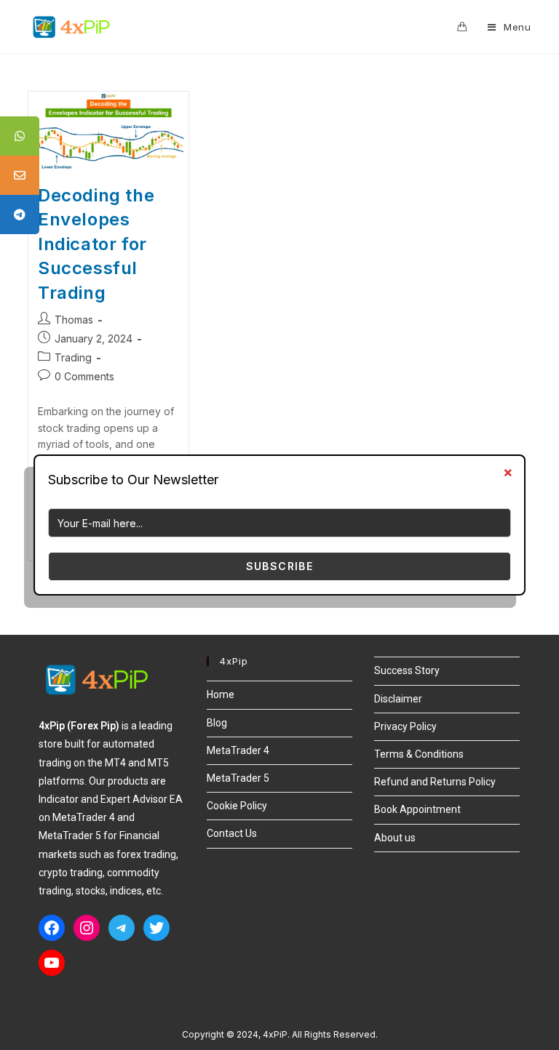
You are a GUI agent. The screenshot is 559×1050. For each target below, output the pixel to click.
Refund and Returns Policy (435, 782)
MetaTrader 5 (238, 778)
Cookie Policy (237, 805)
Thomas (74, 319)
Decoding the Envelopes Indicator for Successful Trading (96, 244)
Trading (73, 357)
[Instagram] (87, 928)
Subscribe (280, 566)
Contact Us (232, 833)
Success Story (407, 670)
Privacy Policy (405, 726)
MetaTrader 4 (238, 750)
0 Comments (84, 376)
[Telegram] (121, 928)
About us (395, 837)
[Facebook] (52, 928)
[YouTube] (52, 963)
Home (220, 694)
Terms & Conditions (419, 754)
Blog (217, 723)
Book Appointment (417, 809)
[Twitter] (156, 928)
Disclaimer (398, 699)
